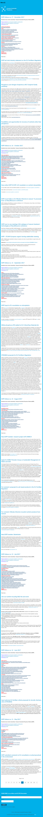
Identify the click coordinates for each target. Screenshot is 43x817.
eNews (11, 806)
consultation (23, 307)
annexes (32, 706)
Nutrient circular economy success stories (8, 282)
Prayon (2, 664)
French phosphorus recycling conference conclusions (11, 583)
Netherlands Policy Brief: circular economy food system (11, 673)
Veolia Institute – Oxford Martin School (8, 47)
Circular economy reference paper (7, 741)
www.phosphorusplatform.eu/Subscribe (15, 150)
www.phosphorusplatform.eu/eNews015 (11, 268)
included (39, 333)
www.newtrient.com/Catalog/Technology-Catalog (9, 229)
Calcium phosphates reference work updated (9, 420)
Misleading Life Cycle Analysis (6, 746)
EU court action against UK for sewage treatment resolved (11, 670)
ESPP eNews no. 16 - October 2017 (12, 145)
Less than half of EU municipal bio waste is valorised (10, 417)
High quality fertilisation (5, 687)
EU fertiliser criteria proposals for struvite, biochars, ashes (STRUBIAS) (14, 667)
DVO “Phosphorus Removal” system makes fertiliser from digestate (13, 682)
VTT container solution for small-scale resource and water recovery (13, 584)
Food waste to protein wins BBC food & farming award (11, 295)
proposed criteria (8, 499)
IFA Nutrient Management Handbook (7, 685)
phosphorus (17, 91)
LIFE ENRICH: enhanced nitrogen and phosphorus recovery (12, 409)
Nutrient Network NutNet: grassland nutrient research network (12, 419)
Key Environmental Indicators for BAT (8, 571)
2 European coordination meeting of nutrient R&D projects (12, 160)
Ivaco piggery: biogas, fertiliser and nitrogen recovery (11, 582)
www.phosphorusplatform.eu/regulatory (7, 320)
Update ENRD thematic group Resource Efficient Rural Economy (12, 733)
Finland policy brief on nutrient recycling (8, 175)
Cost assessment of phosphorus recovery (8, 427)
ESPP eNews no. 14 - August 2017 (11, 399)
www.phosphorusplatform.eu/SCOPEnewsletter (20, 189)
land (8, 91)
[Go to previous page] (6, 782)
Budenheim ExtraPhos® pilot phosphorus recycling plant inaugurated (13, 579)
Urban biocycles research (5, 163)
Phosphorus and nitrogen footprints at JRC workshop (11, 43)
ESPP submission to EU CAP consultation (8, 735)
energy (20, 91)
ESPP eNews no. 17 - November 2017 (12, 17)
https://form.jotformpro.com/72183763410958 (25, 481)
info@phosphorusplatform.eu (9, 502)
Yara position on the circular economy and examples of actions (12, 680)
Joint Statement (12, 62)
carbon (6, 91)
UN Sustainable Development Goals (20, 99)
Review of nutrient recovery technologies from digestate (11, 291)
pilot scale (28, 344)
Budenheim (23, 539)
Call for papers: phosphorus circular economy (9, 587)
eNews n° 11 (21, 469)
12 (25, 782)
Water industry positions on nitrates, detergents (10, 416)
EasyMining (3, 730)
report (3, 126)
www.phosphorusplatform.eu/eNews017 (11, 23)
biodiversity (28, 91)
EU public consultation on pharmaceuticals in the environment (12, 734)
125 (21, 228)
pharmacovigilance (12, 768)
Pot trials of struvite (4, 422)
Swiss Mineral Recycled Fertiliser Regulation (9, 275)
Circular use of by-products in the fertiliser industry (10, 281)
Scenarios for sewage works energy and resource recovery (11, 677)
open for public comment (10, 767)
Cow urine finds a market (5, 686)
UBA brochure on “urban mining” (7, 173)
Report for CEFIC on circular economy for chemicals (10, 742)
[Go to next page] (37, 782)
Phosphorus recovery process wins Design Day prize (10, 174)
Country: (2, 799)
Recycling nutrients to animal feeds (7, 31)
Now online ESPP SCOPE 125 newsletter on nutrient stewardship (21, 185)
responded (6, 307)
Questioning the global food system (7, 49)
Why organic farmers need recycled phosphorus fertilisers (11, 689)
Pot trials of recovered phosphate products (9, 421)
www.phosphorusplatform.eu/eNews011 (11, 725)
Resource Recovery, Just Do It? (7, 45)
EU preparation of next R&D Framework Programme (10, 157)
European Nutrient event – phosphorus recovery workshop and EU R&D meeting (15, 662)
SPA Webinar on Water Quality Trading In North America (11, 283)
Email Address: (3, 795)
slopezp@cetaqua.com (13, 455)
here (37, 319)
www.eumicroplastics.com (18, 319)
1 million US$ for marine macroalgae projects (9, 289)
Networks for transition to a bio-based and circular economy (12, 671)
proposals (26, 357)
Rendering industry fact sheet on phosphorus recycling (11, 41)
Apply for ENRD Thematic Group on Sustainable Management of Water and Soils (15, 412)
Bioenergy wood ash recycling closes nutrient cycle (10, 296)
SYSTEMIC (3, 731)
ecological (3, 91)
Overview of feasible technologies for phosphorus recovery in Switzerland (14, 678)
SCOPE (7, 806)
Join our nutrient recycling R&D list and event (15, 596)
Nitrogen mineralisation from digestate (8, 679)
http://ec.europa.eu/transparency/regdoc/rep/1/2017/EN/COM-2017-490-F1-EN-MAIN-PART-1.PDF (23, 350)
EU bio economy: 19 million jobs (7, 415)
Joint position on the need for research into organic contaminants (13, 158)
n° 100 (18, 527)
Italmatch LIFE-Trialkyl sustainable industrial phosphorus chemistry (13, 580)
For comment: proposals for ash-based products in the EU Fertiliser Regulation (15, 566)
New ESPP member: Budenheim (11, 534)
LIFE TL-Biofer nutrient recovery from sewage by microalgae (12, 578)
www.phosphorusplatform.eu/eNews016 (11, 151)
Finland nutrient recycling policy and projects (9, 669)
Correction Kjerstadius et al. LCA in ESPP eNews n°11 (10, 691)
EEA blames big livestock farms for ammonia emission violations (12, 279)
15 (34, 782)
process (21, 344)
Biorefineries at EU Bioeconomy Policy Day (9, 29)
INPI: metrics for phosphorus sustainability (9, 425)
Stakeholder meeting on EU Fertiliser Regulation (10, 276)
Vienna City (3, 665)
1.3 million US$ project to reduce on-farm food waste (10, 424)
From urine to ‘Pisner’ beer (6, 688)
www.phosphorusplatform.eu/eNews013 (11, 560)
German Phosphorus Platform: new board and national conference (13, 278)
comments (10, 759)
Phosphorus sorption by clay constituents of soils (10, 586)
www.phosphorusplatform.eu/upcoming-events (15, 645)
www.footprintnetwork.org (16, 117)
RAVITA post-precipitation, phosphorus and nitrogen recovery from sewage (14, 285)
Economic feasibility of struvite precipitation (9, 423)
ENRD (18, 464)
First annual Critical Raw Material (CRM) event (9, 44)
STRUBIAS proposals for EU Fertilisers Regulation (10, 273)
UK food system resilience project (7, 166)
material (23, 91)
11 (22, 782)
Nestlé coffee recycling (5, 171)
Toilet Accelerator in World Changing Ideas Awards (10, 744)
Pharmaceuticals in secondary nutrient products (10, 287)
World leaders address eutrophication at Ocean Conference (12, 573)
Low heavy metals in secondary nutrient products (10, 286)
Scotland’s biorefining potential (7, 40)
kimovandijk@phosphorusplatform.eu (32, 102)
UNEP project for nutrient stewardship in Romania (10, 574)
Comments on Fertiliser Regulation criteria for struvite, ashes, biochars (14, 411)
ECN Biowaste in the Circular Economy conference (10, 280)
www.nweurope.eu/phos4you (6, 612)
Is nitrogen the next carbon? (6, 50)
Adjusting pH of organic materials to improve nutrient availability (13, 288)
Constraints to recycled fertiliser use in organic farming (11, 165)
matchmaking (32, 231)
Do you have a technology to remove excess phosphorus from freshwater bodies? (16, 675)
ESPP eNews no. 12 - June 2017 (11, 650)
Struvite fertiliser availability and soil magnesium (10, 37)
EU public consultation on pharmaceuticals (9, 30)
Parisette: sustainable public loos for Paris (9, 294)
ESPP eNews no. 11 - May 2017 (11, 719)
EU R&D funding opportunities (6, 577)
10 (19, 782)
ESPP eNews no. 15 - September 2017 (12, 263)
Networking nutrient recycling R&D (7, 576)
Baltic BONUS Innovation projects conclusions (9, 164)
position (2, 69)
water (10, 91)
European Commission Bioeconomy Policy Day (9, 32)
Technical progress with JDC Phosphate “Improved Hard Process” (13, 739)
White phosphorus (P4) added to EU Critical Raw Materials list (12, 274)
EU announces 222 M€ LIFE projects (7, 162)
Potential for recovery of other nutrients (8, 39)
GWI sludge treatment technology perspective (9, 690)
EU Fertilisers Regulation (5, 27)
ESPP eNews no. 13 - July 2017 (10, 554)
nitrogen (13, 91)
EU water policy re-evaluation (6, 33)
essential (29, 336)
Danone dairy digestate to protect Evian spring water (10, 170)
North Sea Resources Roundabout (7, 672)
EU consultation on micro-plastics (7, 567)
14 (31, 782)
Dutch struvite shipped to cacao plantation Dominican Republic (12, 293)
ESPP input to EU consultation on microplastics (15, 305)
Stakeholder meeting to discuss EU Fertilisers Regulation (11, 661)
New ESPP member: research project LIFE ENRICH (16, 437)
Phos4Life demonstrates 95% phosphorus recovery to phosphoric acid (14, 676)
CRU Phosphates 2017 (5, 745)
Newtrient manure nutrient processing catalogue (10, 684)
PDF (7, 24)
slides (15, 362)
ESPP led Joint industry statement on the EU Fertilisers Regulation (21, 60)
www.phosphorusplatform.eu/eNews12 (11, 656)
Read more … (4, 56)
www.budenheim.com (13, 549)
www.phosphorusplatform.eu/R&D (18, 602)
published (13, 327)
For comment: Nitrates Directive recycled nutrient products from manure (14, 565)
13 (28, 782)
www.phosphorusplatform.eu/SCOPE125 (32, 187)
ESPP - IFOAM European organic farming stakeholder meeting (20, 236)
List (5, 390)
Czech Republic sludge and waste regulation (9, 414)
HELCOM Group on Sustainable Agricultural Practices (10, 736)
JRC (17, 88)
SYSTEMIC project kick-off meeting (7, 581)
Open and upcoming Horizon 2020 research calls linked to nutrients (13, 161)
